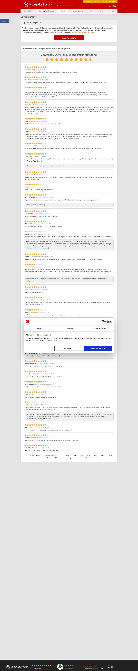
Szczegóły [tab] (69, 328)
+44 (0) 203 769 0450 (90, 667)
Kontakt (112, 11)
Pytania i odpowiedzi (77, 11)
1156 (110, 456)
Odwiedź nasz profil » (4, 21)
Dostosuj (67, 348)
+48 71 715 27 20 (89, 665)
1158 (55, 458)
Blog (101, 11)
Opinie (63, 11)
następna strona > (72, 458)
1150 (67, 456)
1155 (103, 456)
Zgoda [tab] (38, 328)
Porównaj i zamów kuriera (46, 11)
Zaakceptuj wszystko (98, 348)
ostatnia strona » (87, 458)
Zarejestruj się (100, 1)
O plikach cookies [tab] (99, 328)
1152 (81, 456)
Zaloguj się (89, 1)
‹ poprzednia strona (50, 456)
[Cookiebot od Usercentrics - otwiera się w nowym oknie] (103, 321)
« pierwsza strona (34, 456)
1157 (48, 458)
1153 (88, 456)
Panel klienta (111, 1)
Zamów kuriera (69, 37)
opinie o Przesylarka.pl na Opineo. (83, 32)
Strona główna (28, 11)
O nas (92, 11)
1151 (74, 456)
